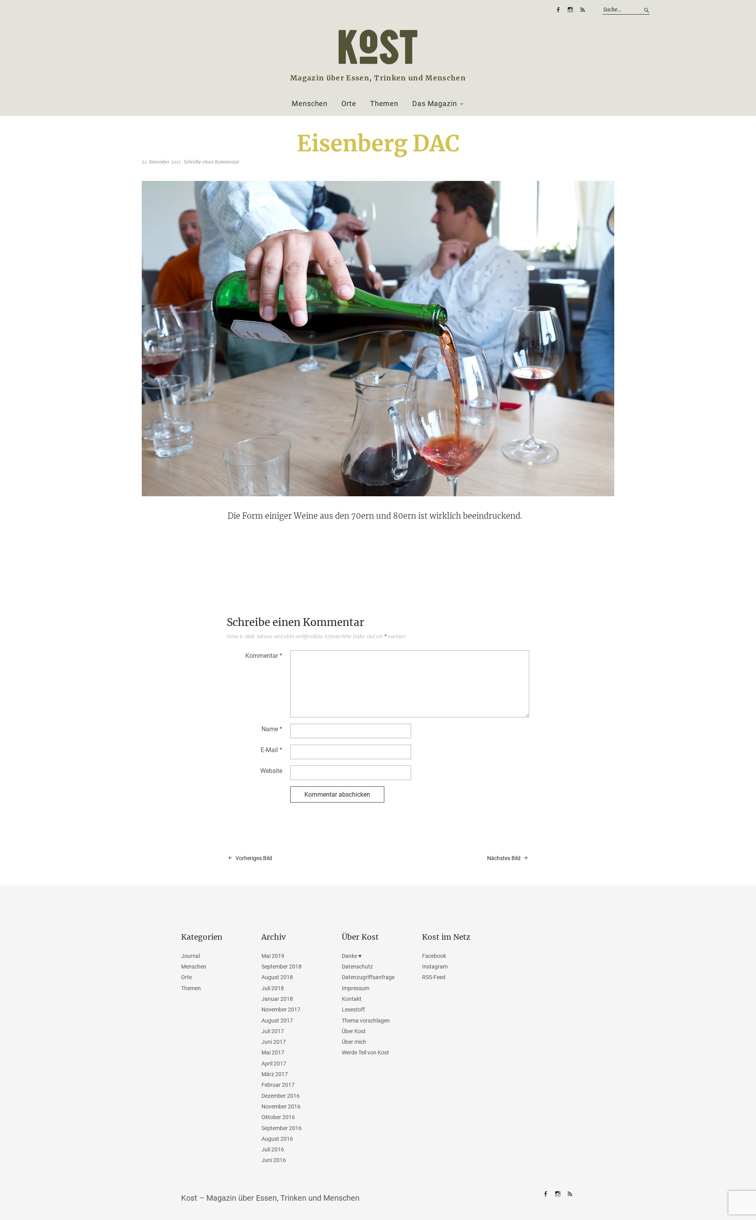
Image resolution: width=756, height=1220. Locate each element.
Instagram (570, 10)
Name (271, 729)
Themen (384, 104)
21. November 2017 (161, 162)
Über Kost (354, 1031)
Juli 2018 (272, 988)
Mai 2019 (272, 956)
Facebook (558, 10)
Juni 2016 (273, 1160)
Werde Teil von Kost (365, 1052)
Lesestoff (353, 1009)
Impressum (355, 988)
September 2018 (281, 966)
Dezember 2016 (280, 1096)
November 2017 (280, 1009)
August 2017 (277, 1020)
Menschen (310, 104)
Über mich (354, 1042)
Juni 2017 (273, 1042)
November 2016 (280, 1106)
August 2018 (277, 977)
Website (271, 771)
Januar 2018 (277, 999)
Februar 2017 (278, 1085)
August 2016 (277, 1139)
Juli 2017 (272, 1031)
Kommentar (263, 655)
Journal (190, 956)
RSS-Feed (582, 10)
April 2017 (273, 1063)
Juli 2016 (272, 1149)
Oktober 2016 (278, 1117)
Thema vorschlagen (366, 1020)
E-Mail (271, 750)
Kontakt (351, 999)
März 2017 (274, 1074)
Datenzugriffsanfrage (368, 977)
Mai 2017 (272, 1052)
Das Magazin (434, 104)
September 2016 (281, 1128)
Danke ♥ (351, 956)
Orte (348, 104)
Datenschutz (357, 966)
